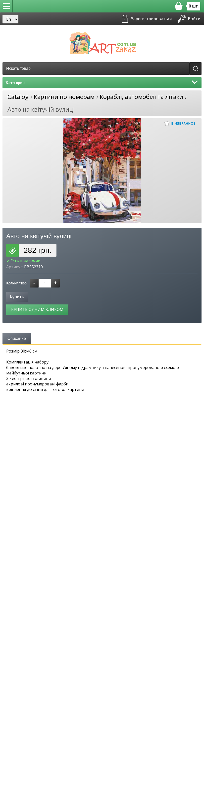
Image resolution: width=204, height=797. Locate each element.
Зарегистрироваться (151, 18)
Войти (194, 18)
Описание (16, 338)
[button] (6, 6)
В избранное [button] (182, 123)
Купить (17, 296)
